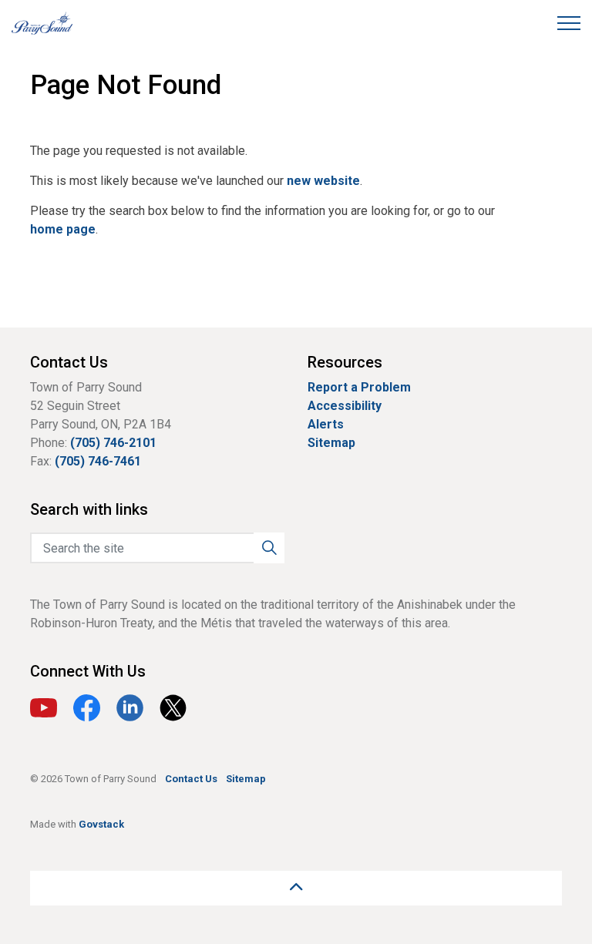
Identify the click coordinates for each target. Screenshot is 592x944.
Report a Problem (359, 387)
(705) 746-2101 (113, 442)
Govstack (101, 824)
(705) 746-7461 (98, 461)
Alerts (326, 424)
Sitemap (331, 442)
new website (323, 180)
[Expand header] (569, 23)
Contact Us (191, 778)
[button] (269, 547)
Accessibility (345, 405)
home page (63, 229)
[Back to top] (296, 888)
